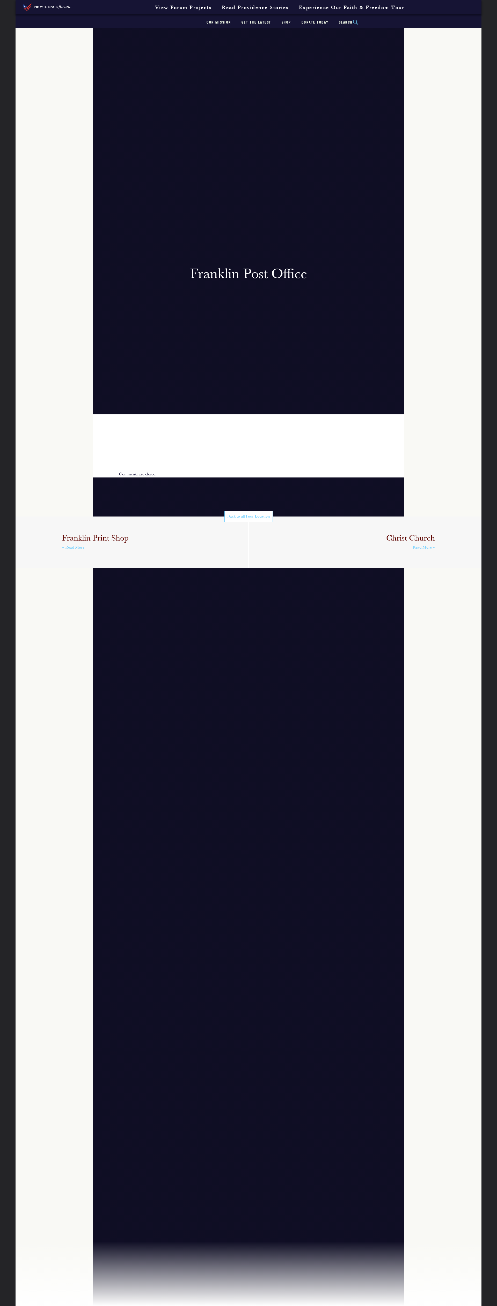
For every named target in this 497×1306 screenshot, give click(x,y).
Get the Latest (256, 22)
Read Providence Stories (255, 7)
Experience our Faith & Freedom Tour (352, 7)
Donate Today (315, 22)
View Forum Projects (183, 7)
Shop (286, 22)
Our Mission (219, 22)
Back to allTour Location (248, 516)
